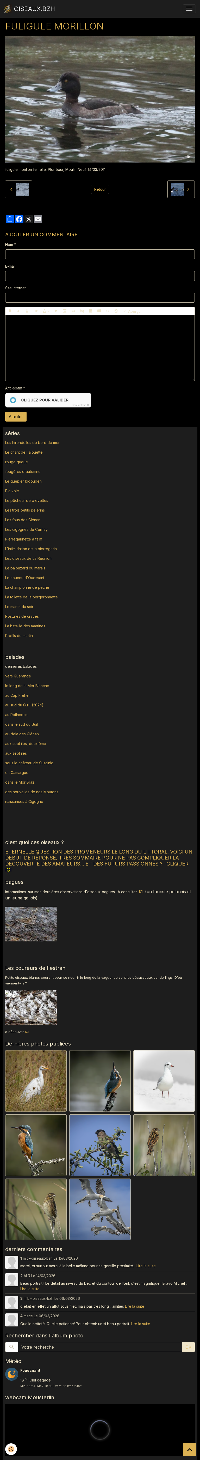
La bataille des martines (25, 626)
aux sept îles (16, 753)
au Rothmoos (16, 714)
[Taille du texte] (35, 311)
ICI (141, 892)
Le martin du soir (19, 606)
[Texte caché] (82, 311)
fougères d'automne (23, 471)
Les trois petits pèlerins (25, 510)
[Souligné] (27, 311)
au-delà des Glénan (22, 734)
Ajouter (16, 416)
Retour (100, 189)
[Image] (90, 311)
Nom (9, 244)
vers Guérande (18, 676)
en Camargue (17, 772)
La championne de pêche (27, 587)
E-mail (10, 266)
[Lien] (73, 311)
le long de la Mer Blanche (27, 685)
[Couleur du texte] (46, 311)
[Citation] (56, 311)
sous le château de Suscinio (29, 763)
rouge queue (16, 462)
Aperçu (134, 311)
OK (188, 1347)
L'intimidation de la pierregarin (31, 548)
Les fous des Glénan (22, 520)
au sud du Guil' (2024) (24, 705)
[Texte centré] (64, 311)
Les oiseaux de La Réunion (28, 558)
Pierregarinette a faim (23, 539)
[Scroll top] (189, 1449)
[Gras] (9, 311)
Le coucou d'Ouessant (24, 577)
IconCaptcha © (80, 405)
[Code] (107, 311)
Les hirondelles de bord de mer (32, 442)
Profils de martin (19, 635)
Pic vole (12, 491)
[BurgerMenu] (189, 8)
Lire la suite (146, 1266)
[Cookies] (11, 1449)
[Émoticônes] (116, 311)
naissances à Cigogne (24, 801)
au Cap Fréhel (17, 695)
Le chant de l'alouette (24, 452)
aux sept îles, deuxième (25, 743)
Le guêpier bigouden (23, 481)
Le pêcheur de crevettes (26, 500)
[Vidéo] (99, 311)
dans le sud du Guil (21, 724)
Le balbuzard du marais (25, 568)
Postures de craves (22, 616)
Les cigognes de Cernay (26, 529)
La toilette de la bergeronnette (31, 597)
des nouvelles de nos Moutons (31, 792)
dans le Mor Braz (19, 782)
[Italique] (18, 311)
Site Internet (15, 288)
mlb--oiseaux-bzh (38, 1258)
